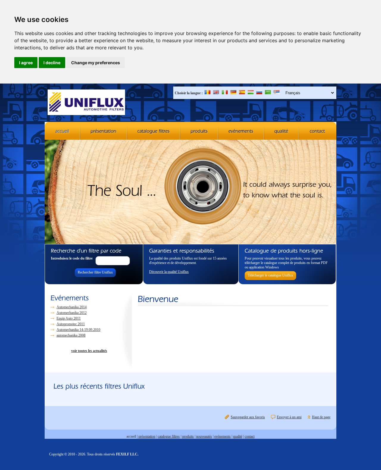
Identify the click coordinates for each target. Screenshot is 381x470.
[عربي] (268, 93)
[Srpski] (276, 93)
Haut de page (321, 417)
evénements (222, 436)
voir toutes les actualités (89, 351)
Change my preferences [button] (95, 62)
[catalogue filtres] (153, 131)
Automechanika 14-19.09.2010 (78, 330)
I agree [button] (26, 62)
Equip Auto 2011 (69, 318)
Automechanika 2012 (72, 313)
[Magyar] (251, 93)
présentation (146, 436)
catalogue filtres (169, 436)
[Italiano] (225, 93)
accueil (131, 436)
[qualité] (281, 131)
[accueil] (62, 131)
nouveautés (204, 436)
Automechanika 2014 (72, 307)
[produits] (199, 131)
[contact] (317, 131)
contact (249, 436)
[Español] (242, 93)
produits (188, 436)
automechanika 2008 (71, 335)
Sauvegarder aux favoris (248, 417)
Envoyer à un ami (289, 417)
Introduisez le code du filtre (72, 258)
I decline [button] (51, 62)
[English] (216, 93)
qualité (237, 436)
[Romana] (207, 93)
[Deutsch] (233, 93)
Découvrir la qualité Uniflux (169, 272)
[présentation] (103, 131)
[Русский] (259, 93)
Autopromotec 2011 (71, 324)
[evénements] (241, 131)
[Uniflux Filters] (86, 102)
